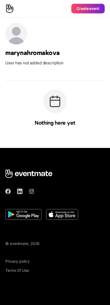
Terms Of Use (17, 270)
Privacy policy (17, 261)
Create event (88, 8)
